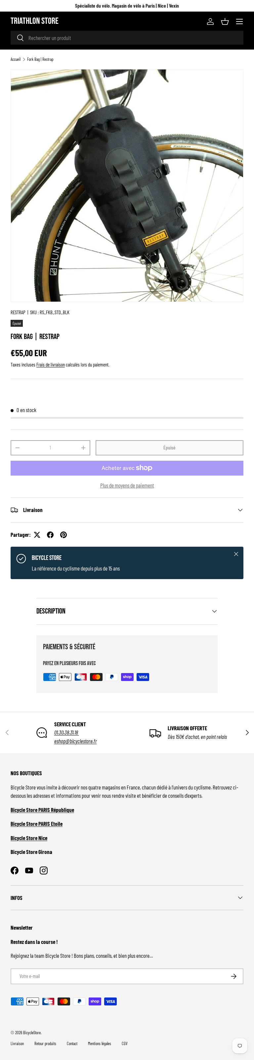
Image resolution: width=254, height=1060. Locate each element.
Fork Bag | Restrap (40, 59)
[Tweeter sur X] (37, 534)
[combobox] (127, 38)
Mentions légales (99, 1043)
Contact (72, 1043)
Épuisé (169, 447)
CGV (125, 1043)
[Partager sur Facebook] (50, 534)
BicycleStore (32, 1032)
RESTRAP (18, 312)
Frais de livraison (50, 364)
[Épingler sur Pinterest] (63, 534)
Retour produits (45, 1043)
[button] (225, 21)
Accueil (16, 59)
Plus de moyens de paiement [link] (127, 485)
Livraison (17, 1043)
